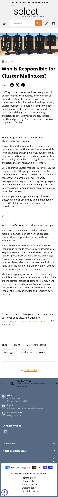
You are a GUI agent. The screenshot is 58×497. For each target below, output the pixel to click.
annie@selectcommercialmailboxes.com (25, 321)
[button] (5, 23)
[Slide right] (56, 383)
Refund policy (29, 477)
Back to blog (30, 370)
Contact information (29, 491)
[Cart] (53, 23)
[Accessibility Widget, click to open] (4, 492)
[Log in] (46, 23)
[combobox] (25, 23)
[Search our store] (38, 23)
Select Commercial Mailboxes (33, 473)
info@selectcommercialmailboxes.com (25, 408)
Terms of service (29, 484)
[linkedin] (5, 431)
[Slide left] (1, 383)
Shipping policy (29, 488)
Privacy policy (29, 481)
